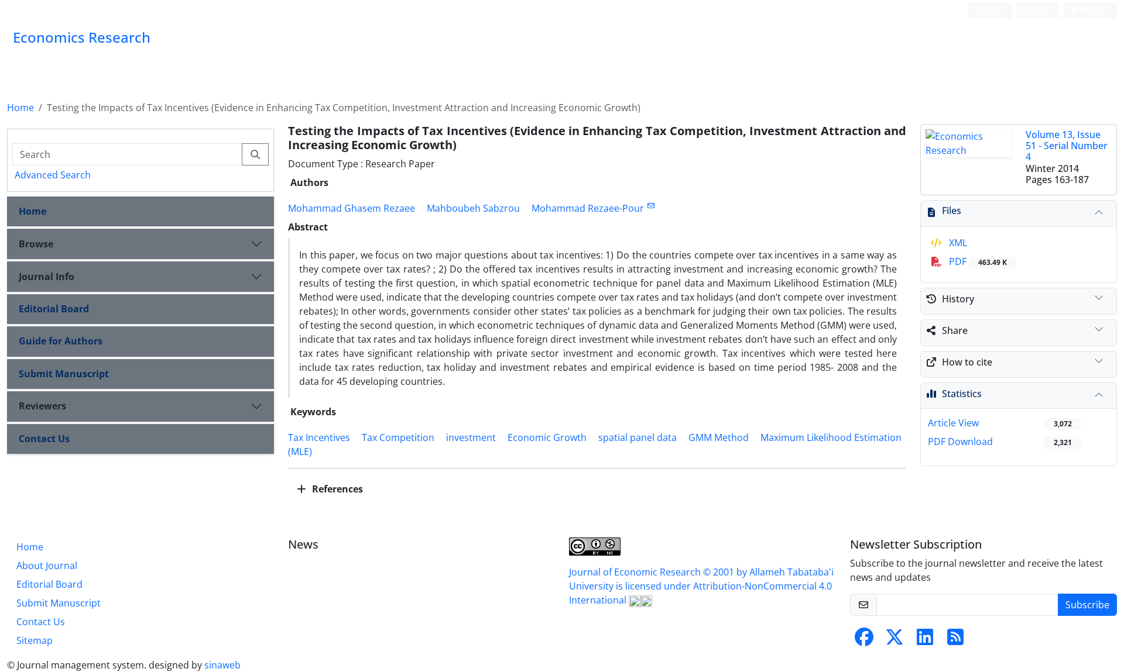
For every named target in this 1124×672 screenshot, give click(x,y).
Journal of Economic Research (636, 572)
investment (471, 437)
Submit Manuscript (64, 373)
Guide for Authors (60, 341)
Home (20, 107)
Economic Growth (547, 437)
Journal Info (46, 276)
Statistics (962, 393)
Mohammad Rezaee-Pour (588, 208)
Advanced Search (53, 174)
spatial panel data (637, 437)
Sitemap (34, 640)
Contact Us (44, 438)
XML (957, 242)
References (336, 489)
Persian (1094, 10)
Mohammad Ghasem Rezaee (351, 208)
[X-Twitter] (894, 640)
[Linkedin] (925, 640)
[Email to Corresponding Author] (650, 206)
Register (1035, 10)
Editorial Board (54, 308)
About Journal (46, 565)
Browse (36, 243)
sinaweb (222, 665)
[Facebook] (864, 640)
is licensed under (654, 586)
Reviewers (42, 405)
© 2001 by (726, 572)
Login (991, 10)
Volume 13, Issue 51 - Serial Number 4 (1067, 145)
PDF (977, 261)
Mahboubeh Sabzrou (473, 208)
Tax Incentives (319, 437)
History (958, 298)
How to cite (967, 362)
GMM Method (718, 437)
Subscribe (1087, 604)
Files (951, 210)
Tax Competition (398, 437)
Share (955, 330)
